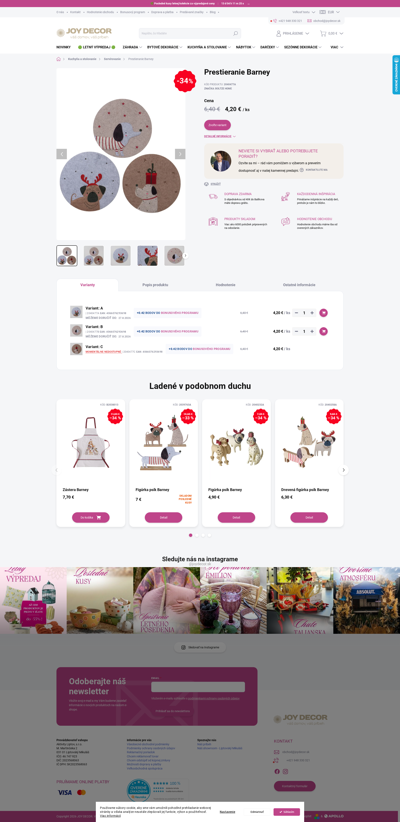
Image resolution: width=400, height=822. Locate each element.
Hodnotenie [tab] (225, 285)
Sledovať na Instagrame (203, 647)
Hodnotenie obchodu (100, 12)
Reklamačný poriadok (141, 752)
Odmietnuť (257, 812)
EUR (331, 12)
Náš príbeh (204, 744)
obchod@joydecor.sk (295, 752)
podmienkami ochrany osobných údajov (214, 698)
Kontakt (75, 12)
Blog (213, 12)
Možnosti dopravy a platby (144, 764)
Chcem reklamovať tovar (143, 756)
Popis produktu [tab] (155, 285)
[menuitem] (65, 47)
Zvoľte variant (217, 125)
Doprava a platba (162, 12)
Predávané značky (192, 12)
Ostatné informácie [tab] (299, 285)
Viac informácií (110, 815)
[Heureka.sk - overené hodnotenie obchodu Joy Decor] (158, 791)
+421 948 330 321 (298, 760)
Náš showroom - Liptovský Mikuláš (219, 748)
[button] (191, 535)
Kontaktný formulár (295, 786)
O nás (60, 12)
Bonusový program (132, 12)
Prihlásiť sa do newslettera (173, 711)
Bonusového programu (179, 313)
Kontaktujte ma (317, 169)
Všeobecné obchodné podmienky (148, 744)
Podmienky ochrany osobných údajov (151, 748)
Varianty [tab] (87, 285)
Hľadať (235, 33)
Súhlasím (289, 812)
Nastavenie (227, 812)
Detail (163, 517)
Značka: (218, 88)
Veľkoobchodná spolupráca (144, 768)
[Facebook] (277, 771)
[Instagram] (285, 771)
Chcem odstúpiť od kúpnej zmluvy (148, 760)
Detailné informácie (217, 136)
